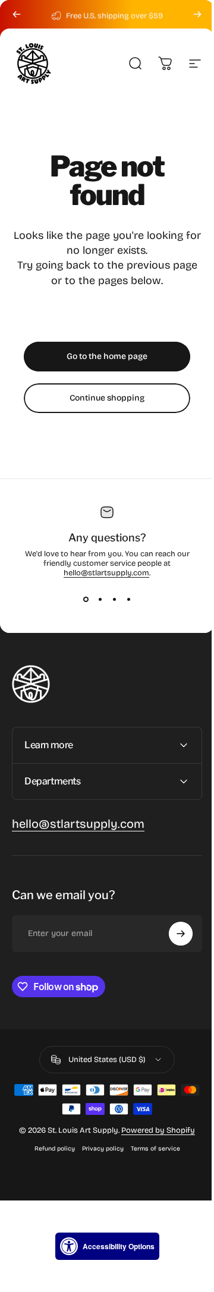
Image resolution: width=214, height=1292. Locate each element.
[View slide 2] (100, 599)
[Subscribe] (172, 934)
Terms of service (150, 1148)
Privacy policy (98, 1148)
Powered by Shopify (154, 1130)
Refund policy (50, 1148)
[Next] (197, 14)
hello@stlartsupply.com (106, 573)
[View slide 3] (114, 599)
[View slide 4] (128, 599)
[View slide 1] (85, 599)
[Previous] (17, 14)
